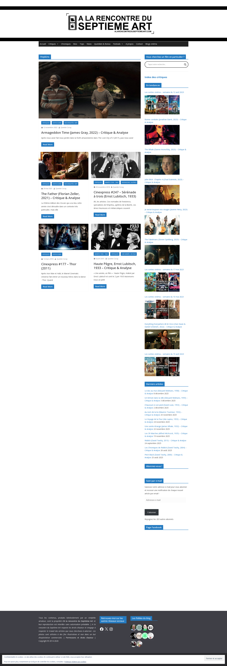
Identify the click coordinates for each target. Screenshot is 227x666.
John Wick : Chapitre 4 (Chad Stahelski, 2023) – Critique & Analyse (164, 180)
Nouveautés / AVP (71, 123)
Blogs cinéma (151, 44)
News (89, 44)
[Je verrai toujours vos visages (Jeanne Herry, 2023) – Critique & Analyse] (162, 225)
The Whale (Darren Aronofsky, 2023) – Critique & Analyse (165, 150)
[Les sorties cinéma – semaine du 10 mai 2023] (162, 309)
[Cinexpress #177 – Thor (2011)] (63, 237)
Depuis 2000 (57, 123)
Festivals (116, 44)
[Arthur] (139, 635)
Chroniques (66, 44)
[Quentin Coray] (150, 627)
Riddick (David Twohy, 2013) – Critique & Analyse (165, 440)
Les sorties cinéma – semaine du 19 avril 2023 (164, 354)
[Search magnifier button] (185, 64)
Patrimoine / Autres (129, 182)
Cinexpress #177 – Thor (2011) (58, 266)
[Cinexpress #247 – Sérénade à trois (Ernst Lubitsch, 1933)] (116, 165)
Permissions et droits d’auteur (79, 637)
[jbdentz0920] (145, 635)
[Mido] (145, 627)
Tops (82, 44)
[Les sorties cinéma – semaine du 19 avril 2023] (162, 366)
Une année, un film (129, 254)
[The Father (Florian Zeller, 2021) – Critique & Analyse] (63, 166)
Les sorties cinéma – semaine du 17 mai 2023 (164, 269)
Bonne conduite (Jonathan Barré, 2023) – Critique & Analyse (166, 120)
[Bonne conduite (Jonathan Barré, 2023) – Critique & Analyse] (162, 135)
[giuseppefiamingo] (133, 627)
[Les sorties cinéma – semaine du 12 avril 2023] (162, 105)
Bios (75, 44)
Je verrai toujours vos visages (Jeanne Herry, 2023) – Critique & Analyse (166, 210)
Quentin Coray (66, 127)
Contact (139, 44)
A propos (129, 44)
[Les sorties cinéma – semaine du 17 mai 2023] (162, 282)
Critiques (52, 44)
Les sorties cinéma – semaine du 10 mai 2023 (164, 296)
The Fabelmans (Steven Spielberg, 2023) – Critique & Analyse (166, 240)
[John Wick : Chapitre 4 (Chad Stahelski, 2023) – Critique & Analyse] (162, 195)
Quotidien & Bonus (102, 44)
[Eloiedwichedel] (133, 643)
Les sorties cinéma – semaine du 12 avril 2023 (164, 92)
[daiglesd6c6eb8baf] (139, 627)
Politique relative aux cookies (75, 662)
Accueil (43, 44)
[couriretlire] (139, 643)
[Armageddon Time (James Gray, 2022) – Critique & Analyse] (90, 90)
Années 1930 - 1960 (111, 182)
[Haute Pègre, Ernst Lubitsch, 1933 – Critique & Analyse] (116, 237)
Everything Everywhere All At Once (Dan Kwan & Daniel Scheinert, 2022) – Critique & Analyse (165, 325)
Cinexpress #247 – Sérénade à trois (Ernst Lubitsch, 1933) (115, 194)
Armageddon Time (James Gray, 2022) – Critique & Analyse (84, 132)
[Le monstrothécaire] (150, 635)
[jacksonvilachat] (133, 635)
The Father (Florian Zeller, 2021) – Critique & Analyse (60, 196)
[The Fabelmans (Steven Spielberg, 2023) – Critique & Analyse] (162, 255)
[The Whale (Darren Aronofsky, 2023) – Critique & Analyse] (162, 165)
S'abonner (151, 512)
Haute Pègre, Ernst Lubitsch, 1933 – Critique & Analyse (115, 266)
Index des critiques (156, 77)
